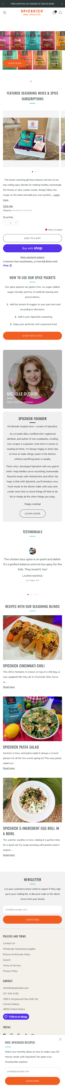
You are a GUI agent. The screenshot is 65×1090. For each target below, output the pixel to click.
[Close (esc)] (60, 1039)
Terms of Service (12, 965)
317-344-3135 (10, 993)
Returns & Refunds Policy (16, 954)
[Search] (60, 12)
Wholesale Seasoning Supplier (19, 948)
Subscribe (32, 1081)
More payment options (32, 257)
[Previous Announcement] (3, 4)
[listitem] (32, 4)
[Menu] (4, 12)
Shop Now (15, 63)
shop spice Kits (32, 335)
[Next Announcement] (62, 4)
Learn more (32, 513)
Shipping (7, 210)
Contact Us (9, 943)
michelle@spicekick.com (15, 987)
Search (6, 959)
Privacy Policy (10, 970)
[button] (31, 81)
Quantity (8, 217)
